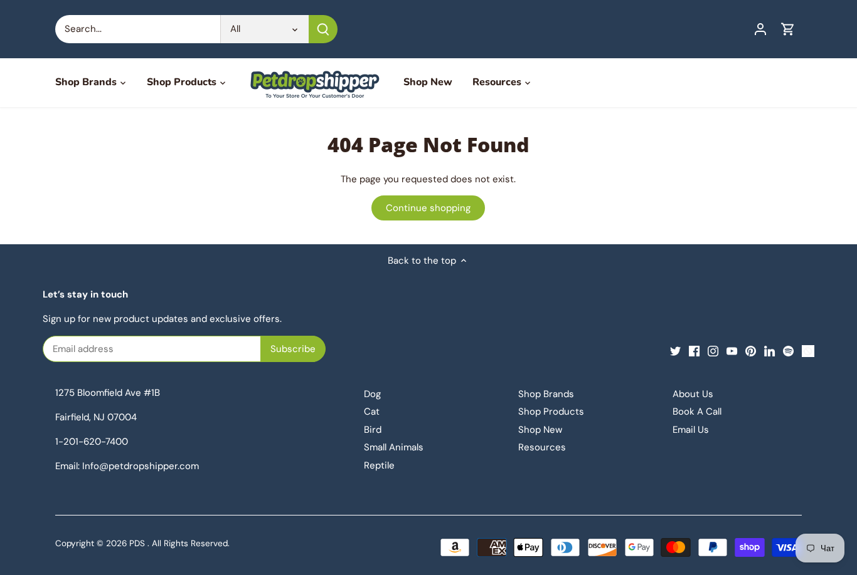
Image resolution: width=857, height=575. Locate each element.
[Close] (315, 280)
